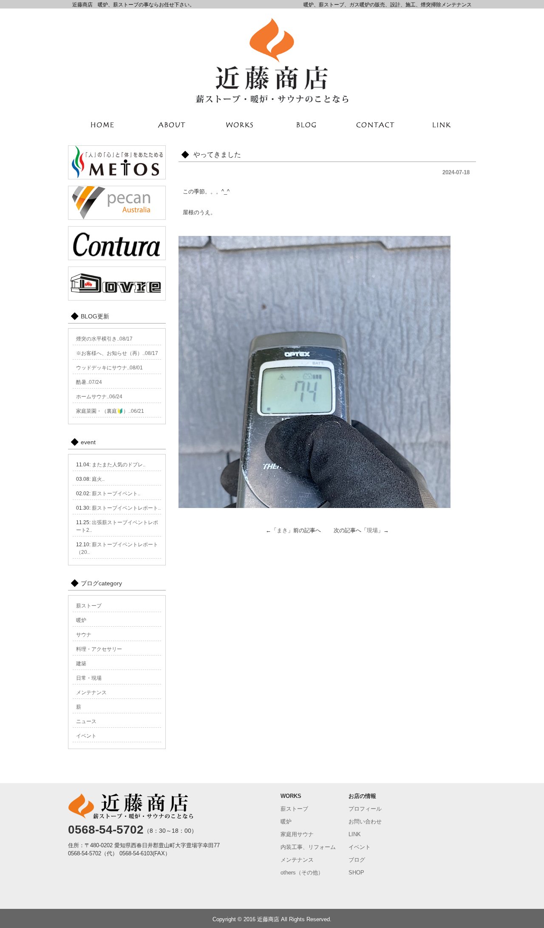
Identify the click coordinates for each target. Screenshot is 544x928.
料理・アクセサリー (99, 649)
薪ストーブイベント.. (116, 494)
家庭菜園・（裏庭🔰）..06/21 (110, 411)
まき (282, 530)
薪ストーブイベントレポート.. (126, 508)
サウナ (83, 635)
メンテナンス (91, 692)
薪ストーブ (89, 606)
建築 (81, 664)
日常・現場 (89, 678)
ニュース (86, 721)
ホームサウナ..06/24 (99, 397)
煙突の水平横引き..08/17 (104, 339)
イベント (86, 736)
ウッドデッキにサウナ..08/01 (109, 368)
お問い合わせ (365, 821)
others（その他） (301, 872)
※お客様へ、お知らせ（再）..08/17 (117, 353)
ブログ (356, 860)
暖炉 (81, 620)
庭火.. (98, 479)
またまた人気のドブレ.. (118, 465)
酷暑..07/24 (89, 382)
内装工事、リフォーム (308, 847)
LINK (354, 834)
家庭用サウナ (297, 834)
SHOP (356, 872)
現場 (372, 530)
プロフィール (365, 809)
